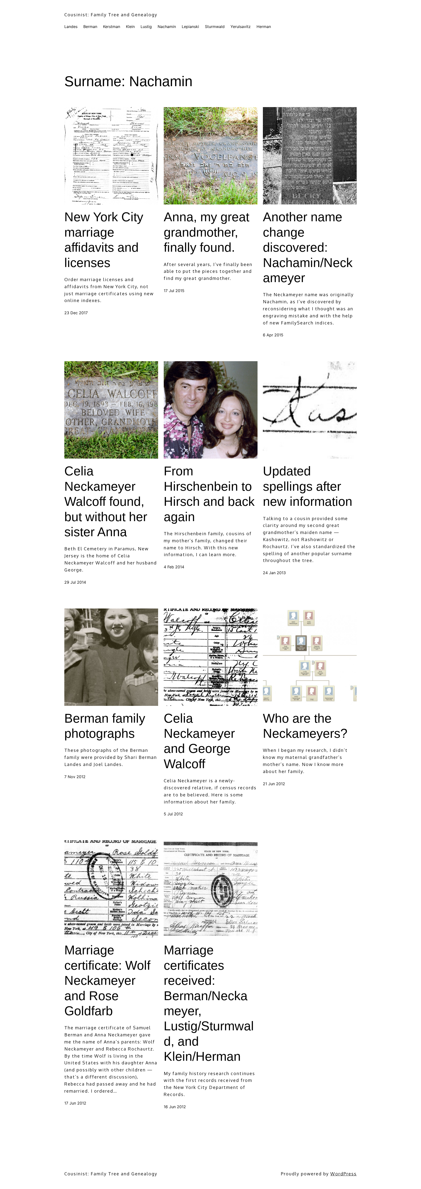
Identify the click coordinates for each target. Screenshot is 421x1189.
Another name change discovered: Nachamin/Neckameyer (308, 247)
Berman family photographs (104, 725)
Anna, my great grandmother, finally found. (206, 232)
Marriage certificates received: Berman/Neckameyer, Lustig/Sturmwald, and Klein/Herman (209, 1003)
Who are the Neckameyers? (305, 725)
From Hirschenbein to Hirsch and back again (209, 494)
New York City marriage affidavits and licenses (103, 239)
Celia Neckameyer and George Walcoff (199, 741)
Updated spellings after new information (307, 486)
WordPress (343, 1173)
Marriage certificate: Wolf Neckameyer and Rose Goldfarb (107, 980)
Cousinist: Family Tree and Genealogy (110, 14)
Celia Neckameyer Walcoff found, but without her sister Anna (105, 501)
